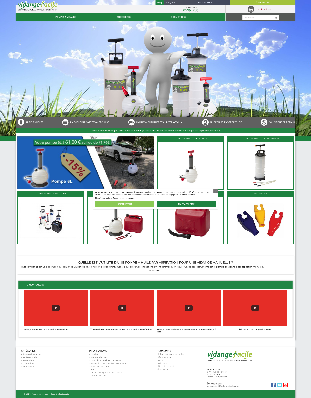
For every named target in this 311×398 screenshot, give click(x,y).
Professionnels (30, 357)
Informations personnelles (171, 354)
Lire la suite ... (155, 270)
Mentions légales (99, 357)
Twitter (279, 385)
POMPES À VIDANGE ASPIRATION (50, 193)
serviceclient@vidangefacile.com (222, 386)
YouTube (285, 385)
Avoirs (161, 360)
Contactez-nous (99, 375)
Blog (159, 2)
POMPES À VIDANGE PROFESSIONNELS (260, 139)
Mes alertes (163, 369)
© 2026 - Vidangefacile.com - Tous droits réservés (46, 394)
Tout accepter (186, 204)
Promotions (178, 17)
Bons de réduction (167, 366)
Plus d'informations (103, 198)
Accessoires (124, 17)
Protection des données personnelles (109, 363)
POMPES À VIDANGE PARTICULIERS (190, 139)
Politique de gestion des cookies (106, 372)
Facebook (273, 385)
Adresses (162, 363)
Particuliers (28, 360)
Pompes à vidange (65, 17)
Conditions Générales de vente (106, 360)
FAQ (93, 369)
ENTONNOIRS (260, 193)
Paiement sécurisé (100, 366)
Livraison (95, 354)
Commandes (164, 357)
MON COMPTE (164, 351)
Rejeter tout (124, 204)
